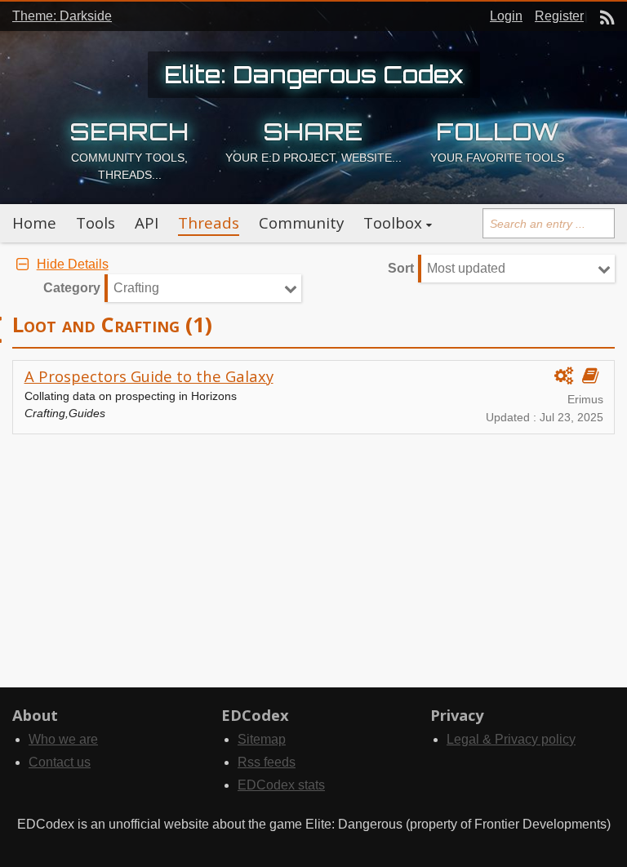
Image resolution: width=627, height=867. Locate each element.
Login (506, 16)
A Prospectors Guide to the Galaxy (148, 376)
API (146, 222)
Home (34, 222)
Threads (208, 222)
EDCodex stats (281, 785)
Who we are (63, 739)
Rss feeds (267, 762)
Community (301, 222)
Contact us (60, 762)
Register (559, 16)
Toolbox (392, 222)
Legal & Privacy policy (511, 739)
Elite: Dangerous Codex (314, 74)
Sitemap (262, 739)
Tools (95, 222)
